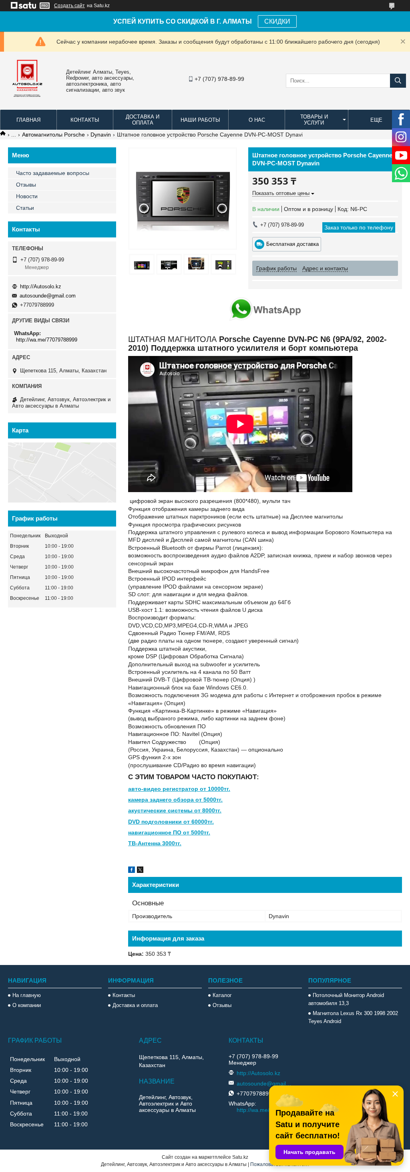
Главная (28, 120)
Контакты (84, 120)
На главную (26, 995)
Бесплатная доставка (292, 244)
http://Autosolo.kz (40, 286)
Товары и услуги (314, 120)
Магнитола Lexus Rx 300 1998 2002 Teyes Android (353, 1017)
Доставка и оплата (142, 120)
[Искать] (398, 81)
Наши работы (200, 120)
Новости (27, 196)
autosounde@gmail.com (48, 296)
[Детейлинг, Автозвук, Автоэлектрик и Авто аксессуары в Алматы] (28, 102)
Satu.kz (240, 1157)
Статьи (25, 208)
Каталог (222, 995)
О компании (26, 1005)
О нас (257, 120)
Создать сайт (69, 5)
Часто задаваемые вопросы (52, 173)
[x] (140, 871)
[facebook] (131, 871)
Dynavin (100, 134)
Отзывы (26, 184)
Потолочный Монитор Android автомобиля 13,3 (346, 999)
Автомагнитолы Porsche (53, 134)
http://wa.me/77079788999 (46, 340)
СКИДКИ (277, 21)
